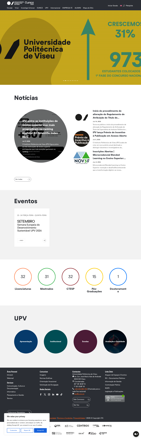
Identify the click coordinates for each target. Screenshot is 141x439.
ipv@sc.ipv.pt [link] (79, 394)
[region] (27, 424)
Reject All (27, 430)
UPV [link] (46, 8)
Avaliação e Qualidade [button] (115, 341)
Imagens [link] (43, 375)
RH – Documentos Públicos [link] (115, 378)
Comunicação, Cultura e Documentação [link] (16, 387)
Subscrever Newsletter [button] (16, 412)
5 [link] (70, 80)
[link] (15, 4)
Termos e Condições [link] (65, 418)
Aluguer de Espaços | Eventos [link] (116, 375)
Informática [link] (11, 392)
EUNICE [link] (40, 8)
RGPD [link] (107, 388)
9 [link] (77, 80)
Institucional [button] (55, 341)
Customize (13, 430)
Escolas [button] (85, 341)
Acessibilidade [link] (79, 418)
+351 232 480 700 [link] (80, 389)
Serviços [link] (10, 383)
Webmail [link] (10, 378)
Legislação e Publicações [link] (114, 391)
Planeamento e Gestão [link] (15, 395)
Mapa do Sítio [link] (88, 8)
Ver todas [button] (18, 179)
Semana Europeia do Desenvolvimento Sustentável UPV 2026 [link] (29, 228)
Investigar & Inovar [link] (28, 8)
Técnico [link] (9, 398)
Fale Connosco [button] (78, 399)
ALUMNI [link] (78, 8)
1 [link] (63, 80)
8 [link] (75, 80)
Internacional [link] (55, 8)
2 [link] (65, 80)
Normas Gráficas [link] (46, 378)
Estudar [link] (10, 8)
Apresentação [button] (26, 341)
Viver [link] (17, 8)
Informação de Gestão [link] (113, 381)
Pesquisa (129, 6)
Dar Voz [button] (76, 405)
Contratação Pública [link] (112, 385)
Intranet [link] (10, 375)
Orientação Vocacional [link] (48, 381)
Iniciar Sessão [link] (113, 6)
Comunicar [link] (44, 371)
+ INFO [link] (21, 240)
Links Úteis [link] (109, 371)
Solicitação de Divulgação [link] (49, 385)
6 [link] (72, 80)
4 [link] (68, 80)
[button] (41, 394)
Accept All (40, 430)
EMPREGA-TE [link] (67, 8)
